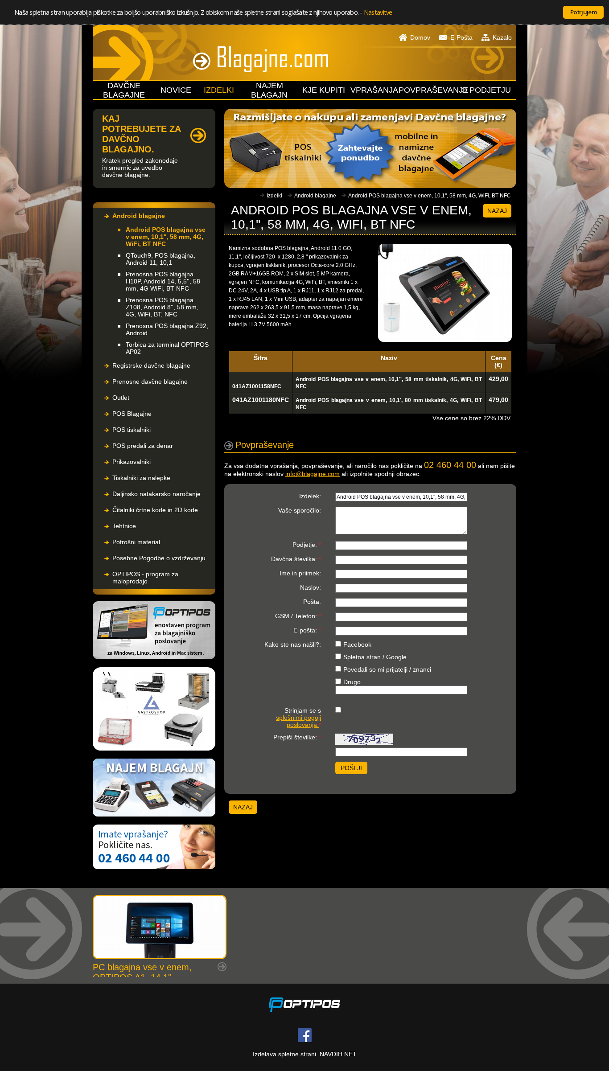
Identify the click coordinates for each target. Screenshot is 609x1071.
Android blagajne (138, 215)
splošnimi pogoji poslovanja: (298, 721)
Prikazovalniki (131, 461)
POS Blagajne (132, 413)
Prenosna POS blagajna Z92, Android (167, 329)
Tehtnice (124, 525)
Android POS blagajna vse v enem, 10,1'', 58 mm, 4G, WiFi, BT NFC (166, 236)
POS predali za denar (142, 445)
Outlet (120, 397)
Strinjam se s (298, 717)
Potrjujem (583, 12)
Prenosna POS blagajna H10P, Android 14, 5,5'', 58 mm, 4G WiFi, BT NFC (163, 281)
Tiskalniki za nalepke (141, 477)
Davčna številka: (296, 558)
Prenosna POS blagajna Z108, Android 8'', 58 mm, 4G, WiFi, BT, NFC (162, 307)
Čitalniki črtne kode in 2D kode (155, 509)
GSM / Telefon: (298, 616)
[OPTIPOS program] (154, 631)
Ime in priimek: (300, 573)
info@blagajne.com (312, 473)
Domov (420, 37)
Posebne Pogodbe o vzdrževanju (159, 558)
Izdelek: (310, 496)
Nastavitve (378, 12)
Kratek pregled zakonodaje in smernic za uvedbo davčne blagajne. (140, 167)
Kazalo (502, 37)
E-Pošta (461, 37)
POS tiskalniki (131, 429)
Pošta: (312, 601)
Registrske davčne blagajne (151, 365)
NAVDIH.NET (338, 1054)
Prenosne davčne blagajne (150, 381)
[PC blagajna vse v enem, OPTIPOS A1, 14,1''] (159, 927)
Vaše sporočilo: (299, 510)
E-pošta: (307, 630)
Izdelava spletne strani (284, 1054)
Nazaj (497, 210)
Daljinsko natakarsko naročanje (156, 493)
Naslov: (310, 587)
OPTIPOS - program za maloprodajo (145, 577)
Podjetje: (306, 544)
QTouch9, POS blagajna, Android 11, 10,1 (160, 259)
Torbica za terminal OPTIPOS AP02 (167, 348)
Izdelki (274, 196)
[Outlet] (154, 709)
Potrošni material (136, 542)
